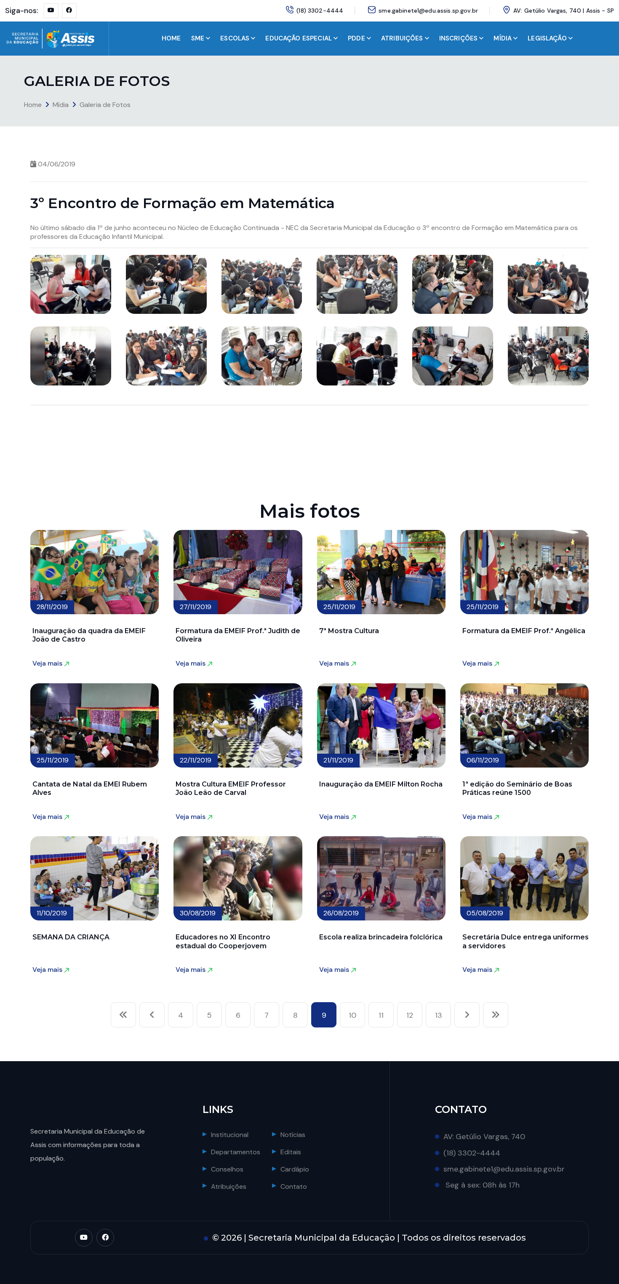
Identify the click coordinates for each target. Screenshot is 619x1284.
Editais (290, 1152)
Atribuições (228, 1186)
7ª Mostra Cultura (349, 631)
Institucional (229, 1134)
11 (381, 1015)
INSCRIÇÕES (458, 38)
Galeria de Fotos (105, 104)
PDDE (356, 38)
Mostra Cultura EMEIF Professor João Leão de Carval (231, 788)
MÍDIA (503, 38)
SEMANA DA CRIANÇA (70, 937)
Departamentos (235, 1152)
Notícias (292, 1134)
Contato (293, 1186)
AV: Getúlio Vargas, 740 (484, 1137)
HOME (171, 38)
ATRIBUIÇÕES (402, 38)
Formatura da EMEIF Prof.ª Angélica (523, 631)
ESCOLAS (234, 38)
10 (352, 1015)
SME (197, 38)
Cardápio (294, 1169)
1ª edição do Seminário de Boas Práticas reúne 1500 (517, 788)
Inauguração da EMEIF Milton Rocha (381, 784)
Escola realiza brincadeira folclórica (381, 937)
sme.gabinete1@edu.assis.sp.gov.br (428, 10)
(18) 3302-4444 (319, 10)
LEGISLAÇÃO (547, 38)
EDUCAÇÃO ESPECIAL (298, 38)
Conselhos (227, 1169)
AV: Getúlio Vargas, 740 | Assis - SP (563, 10)
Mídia (61, 104)
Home (33, 104)
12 (409, 1015)
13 (438, 1015)
